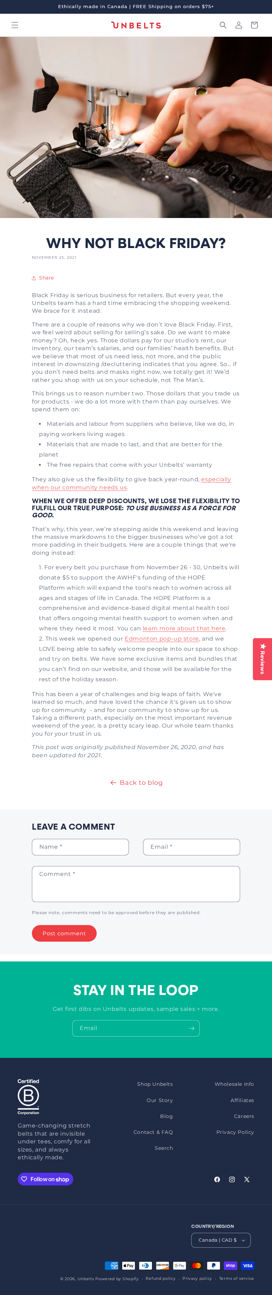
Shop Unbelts (155, 1084)
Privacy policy (197, 1278)
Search (164, 1148)
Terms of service (236, 1278)
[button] (15, 25)
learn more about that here (184, 628)
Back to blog (141, 783)
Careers (244, 1116)
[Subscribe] (191, 1028)
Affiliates (242, 1100)
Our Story (160, 1100)
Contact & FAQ (153, 1132)
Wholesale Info (234, 1084)
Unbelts (86, 1278)
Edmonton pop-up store (162, 638)
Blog (166, 1116)
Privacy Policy (235, 1132)
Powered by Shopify (117, 1278)
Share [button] (46, 278)
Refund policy (160, 1278)
